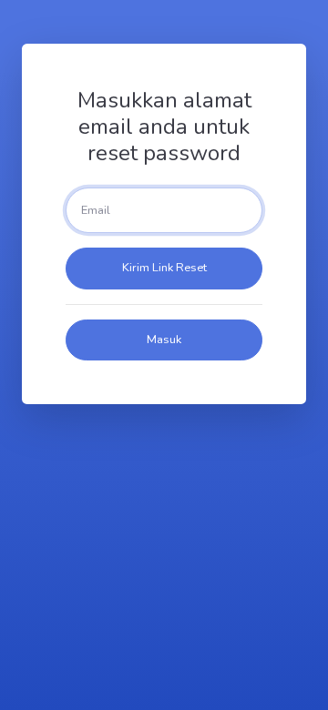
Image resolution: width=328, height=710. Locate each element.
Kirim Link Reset (164, 267)
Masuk (164, 339)
